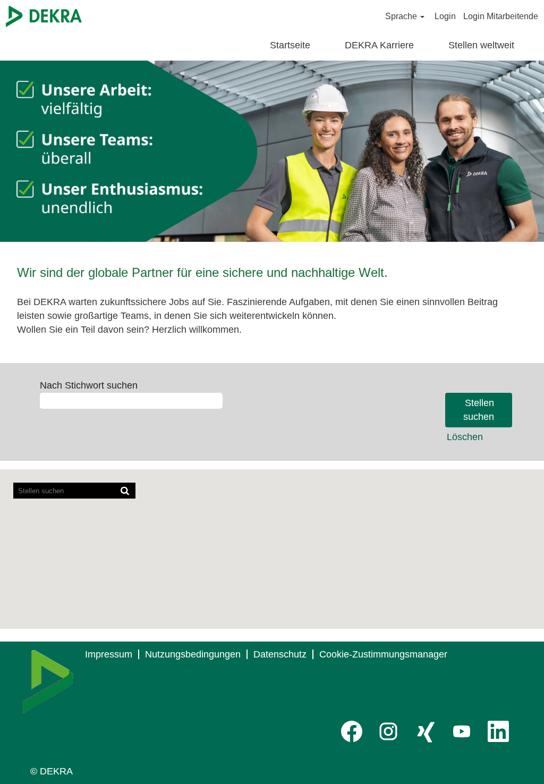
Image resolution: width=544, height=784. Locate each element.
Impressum (108, 654)
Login (445, 16)
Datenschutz (280, 654)
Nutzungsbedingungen (193, 654)
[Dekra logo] (48, 682)
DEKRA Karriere (379, 45)
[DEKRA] (43, 16)
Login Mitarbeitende (500, 16)
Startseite (290, 45)
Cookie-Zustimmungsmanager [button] (383, 654)
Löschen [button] (465, 437)
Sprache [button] (402, 16)
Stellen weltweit (481, 45)
